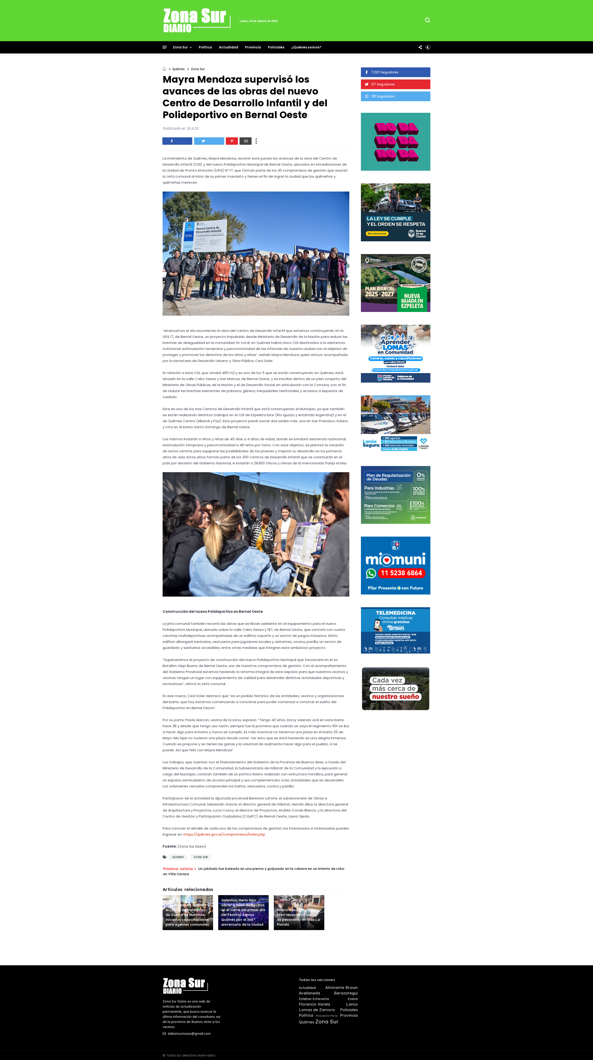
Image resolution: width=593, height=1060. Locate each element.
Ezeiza (353, 999)
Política (205, 47)
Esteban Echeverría (314, 999)
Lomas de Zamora (317, 1009)
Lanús (352, 1004)
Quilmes (178, 69)
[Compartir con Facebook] (177, 141)
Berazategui (346, 993)
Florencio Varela (314, 1004)
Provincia (253, 47)
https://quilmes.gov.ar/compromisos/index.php (224, 834)
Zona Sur (180, 47)
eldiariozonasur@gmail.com (189, 1034)
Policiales (276, 47)
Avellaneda (309, 993)
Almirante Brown (341, 987)
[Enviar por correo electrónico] (246, 141)
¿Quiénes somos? (306, 47)
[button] (428, 47)
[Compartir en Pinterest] (232, 141)
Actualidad (228, 47)
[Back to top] (581, 1049)
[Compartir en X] (209, 141)
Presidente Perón (327, 1015)
